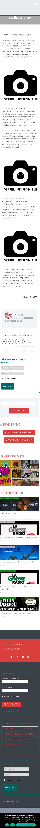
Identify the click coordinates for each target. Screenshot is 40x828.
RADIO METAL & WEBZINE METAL (19, 729)
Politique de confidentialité (26, 825)
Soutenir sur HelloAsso (20, 432)
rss (28, 656)
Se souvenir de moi (11, 696)
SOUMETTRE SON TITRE (13, 644)
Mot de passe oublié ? (10, 711)
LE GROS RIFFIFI (4, 463)
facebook (17, 656)
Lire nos (10, 378)
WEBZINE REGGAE (14, 498)
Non (12, 825)
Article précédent (11, 351)
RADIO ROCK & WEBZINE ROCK (18, 724)
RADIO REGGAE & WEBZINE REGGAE (20, 734)
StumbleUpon (24, 341)
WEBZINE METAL (16, 321)
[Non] (37, 821)
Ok (7, 825)
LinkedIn (17, 341)
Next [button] (37, 474)
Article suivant (28, 351)
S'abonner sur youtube (20, 440)
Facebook (11, 341)
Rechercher (20, 410)
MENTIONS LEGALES (12, 649)
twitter (11, 656)
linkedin (22, 656)
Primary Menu (35, 4)
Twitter (4, 341)
